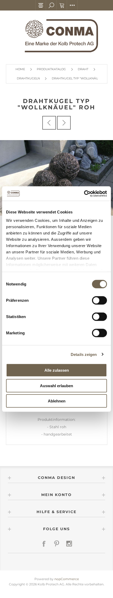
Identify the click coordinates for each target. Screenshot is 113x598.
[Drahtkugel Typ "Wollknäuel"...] (64, 123)
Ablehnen (56, 401)
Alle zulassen (56, 370)
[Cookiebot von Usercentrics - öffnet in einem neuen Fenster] (84, 193)
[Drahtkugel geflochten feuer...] (49, 123)
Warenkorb (61, 5)
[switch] (99, 300)
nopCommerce (66, 579)
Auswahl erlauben (56, 385)
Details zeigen (84, 354)
